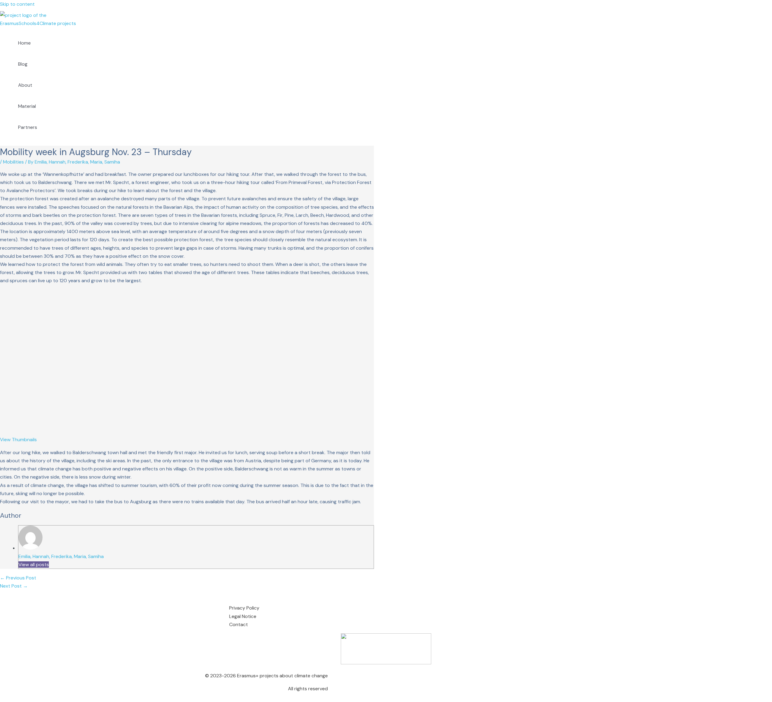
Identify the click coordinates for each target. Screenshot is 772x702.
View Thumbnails (18, 439)
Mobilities (13, 162)
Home (24, 43)
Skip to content (17, 4)
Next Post (14, 586)
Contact (238, 624)
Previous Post (18, 578)
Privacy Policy (244, 608)
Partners (27, 127)
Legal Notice (242, 616)
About (25, 85)
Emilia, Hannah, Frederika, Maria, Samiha (61, 556)
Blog (22, 64)
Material (27, 106)
